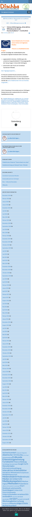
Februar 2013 (5, 399)
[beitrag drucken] (29, 33)
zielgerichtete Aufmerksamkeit (15, 504)
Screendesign (16, 486)
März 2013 (5, 396)
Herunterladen (8, 466)
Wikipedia (4, 185)
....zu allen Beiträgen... (13, 151)
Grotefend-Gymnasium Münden (10, 175)
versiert (13, 498)
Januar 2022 (5, 204)
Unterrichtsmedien (23, 104)
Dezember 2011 (6, 433)
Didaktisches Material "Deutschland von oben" (15, 162)
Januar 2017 (5, 297)
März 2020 (5, 232)
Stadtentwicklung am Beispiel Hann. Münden (15, 165)
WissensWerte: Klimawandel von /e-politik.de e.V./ (16, 19)
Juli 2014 (4, 359)
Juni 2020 (4, 229)
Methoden (14, 102)
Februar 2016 (5, 316)
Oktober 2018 (6, 272)
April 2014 (5, 362)
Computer (18, 452)
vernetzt (20, 496)
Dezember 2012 (6, 405)
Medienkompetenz (6, 102)
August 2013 (5, 384)
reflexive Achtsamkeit (7, 486)
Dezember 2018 (6, 266)
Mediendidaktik (17, 101)
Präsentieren (20, 102)
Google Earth (23, 464)
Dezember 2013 (6, 374)
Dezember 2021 (6, 207)
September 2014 (6, 356)
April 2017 (5, 291)
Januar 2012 (5, 430)
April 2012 (5, 424)
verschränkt (5, 499)
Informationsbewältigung (11, 468)
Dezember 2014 (6, 347)
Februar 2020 (5, 235)
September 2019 (6, 248)
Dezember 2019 (6, 238)
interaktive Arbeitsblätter (8, 100)
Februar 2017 (5, 294)
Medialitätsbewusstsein (9, 474)
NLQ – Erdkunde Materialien (9, 182)
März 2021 (5, 217)
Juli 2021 (4, 211)
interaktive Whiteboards (21, 100)
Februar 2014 (5, 368)
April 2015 (5, 337)
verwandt (26, 499)
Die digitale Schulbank (7, 12)
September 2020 (6, 226)
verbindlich (7, 496)
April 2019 (5, 260)
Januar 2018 (5, 288)
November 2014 (6, 350)
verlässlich (14, 496)
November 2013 (6, 377)
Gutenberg (5, 32)
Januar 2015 (5, 343)
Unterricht (18, 490)
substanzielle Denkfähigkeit (11, 489)
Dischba (26, 98)
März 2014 (5, 365)
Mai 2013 (4, 390)
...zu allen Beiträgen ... (13, 138)
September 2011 (6, 439)
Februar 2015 (5, 340)
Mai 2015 (4, 334)
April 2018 (5, 282)
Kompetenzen (24, 472)
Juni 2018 (4, 279)
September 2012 (6, 415)
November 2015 (6, 322)
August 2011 (5, 442)
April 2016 (5, 309)
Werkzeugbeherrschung (13, 501)
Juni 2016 (4, 303)
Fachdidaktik (7, 462)
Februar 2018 (5, 285)
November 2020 (6, 223)
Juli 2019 (4, 251)
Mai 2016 (4, 306)
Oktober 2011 (6, 436)
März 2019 (5, 263)
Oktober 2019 (6, 245)
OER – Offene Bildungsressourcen (15, 23)
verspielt (20, 499)
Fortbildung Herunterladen (10, 464)
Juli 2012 (4, 418)
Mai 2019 (4, 257)
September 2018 (6, 275)
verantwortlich (22, 494)
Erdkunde (17, 457)
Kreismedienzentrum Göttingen (10, 178)
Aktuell (12, 32)
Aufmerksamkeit (9, 452)
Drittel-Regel (26, 455)
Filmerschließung (20, 462)
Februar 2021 (5, 220)
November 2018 (6, 269)
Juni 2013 (4, 387)
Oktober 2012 (6, 411)
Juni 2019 (4, 254)
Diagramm (24, 452)
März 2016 (5, 313)
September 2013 (6, 381)
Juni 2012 (4, 421)
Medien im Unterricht (6, 101)
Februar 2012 (5, 427)
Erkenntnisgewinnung (13, 459)
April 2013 (5, 393)
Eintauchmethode (7, 457)
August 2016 (5, 300)
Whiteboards (5, 503)
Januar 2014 (5, 371)
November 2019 (6, 241)
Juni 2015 (4, 331)
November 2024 (6, 195)
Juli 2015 (4, 328)
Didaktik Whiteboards (9, 98)
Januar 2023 (5, 201)
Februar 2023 (5, 198)
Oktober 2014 (6, 353)
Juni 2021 (4, 214)
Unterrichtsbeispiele (12, 104)
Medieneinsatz (25, 101)
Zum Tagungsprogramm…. (8, 70)
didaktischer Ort (19, 98)
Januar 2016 (5, 319)
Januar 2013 (5, 402)
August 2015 (5, 325)
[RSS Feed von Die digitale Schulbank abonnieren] (2, 1)
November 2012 (6, 408)
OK (16, 514)
